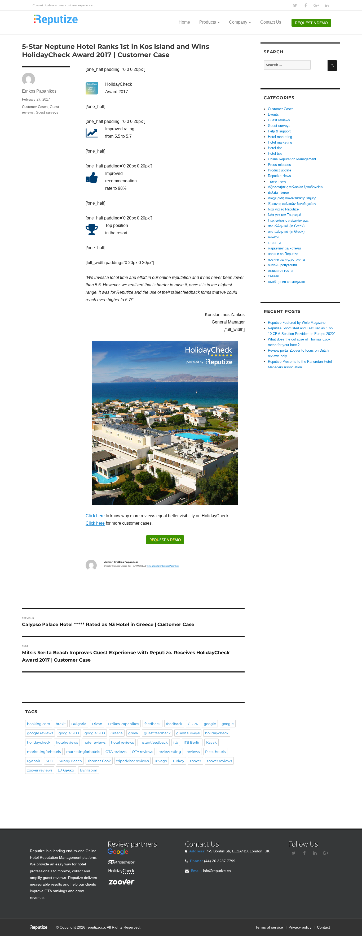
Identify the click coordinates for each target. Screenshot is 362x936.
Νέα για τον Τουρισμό (284, 215)
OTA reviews (115, 751)
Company (238, 22)
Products (208, 22)
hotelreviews (67, 742)
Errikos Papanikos (39, 91)
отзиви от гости (280, 271)
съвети (273, 276)
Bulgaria (78, 724)
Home (184, 22)
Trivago (160, 761)
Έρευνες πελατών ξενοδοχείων (292, 204)
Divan (97, 724)
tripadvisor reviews (132, 761)
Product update (279, 170)
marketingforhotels (44, 751)
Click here (95, 516)
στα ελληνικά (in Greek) (286, 226)
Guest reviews (279, 120)
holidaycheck (216, 733)
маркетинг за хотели (284, 248)
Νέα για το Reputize (283, 209)
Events (273, 115)
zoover (195, 761)
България (88, 770)
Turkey (178, 761)
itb (175, 742)
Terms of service (269, 927)
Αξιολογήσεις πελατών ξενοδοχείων (295, 187)
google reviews (40, 733)
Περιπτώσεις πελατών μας (288, 220)
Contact (323, 927)
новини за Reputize (283, 254)
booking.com (38, 724)
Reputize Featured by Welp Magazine (296, 323)
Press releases (279, 165)
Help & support (279, 131)
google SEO (69, 733)
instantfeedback (153, 742)
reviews (193, 751)
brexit (61, 724)
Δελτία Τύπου (278, 193)
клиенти (274, 243)
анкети (273, 237)
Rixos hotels (215, 751)
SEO (49, 761)
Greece (117, 733)
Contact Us (270, 22)
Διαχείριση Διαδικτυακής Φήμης (292, 198)
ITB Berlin (192, 742)
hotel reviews (122, 742)
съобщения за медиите (286, 282)
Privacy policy (300, 927)
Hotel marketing (280, 137)
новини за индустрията (286, 259)
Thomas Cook (99, 761)
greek (133, 733)
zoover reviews (219, 761)
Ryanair (33, 761)
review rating (169, 751)
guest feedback (157, 733)
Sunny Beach (70, 761)
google (210, 724)
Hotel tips (275, 148)
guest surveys (188, 733)
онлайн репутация (282, 265)
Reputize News (279, 176)
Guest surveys (47, 112)
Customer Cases (35, 107)
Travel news (277, 181)
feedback (152, 724)
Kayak (211, 742)
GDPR (193, 724)
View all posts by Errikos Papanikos (163, 566)
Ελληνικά (66, 770)
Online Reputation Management (292, 159)
